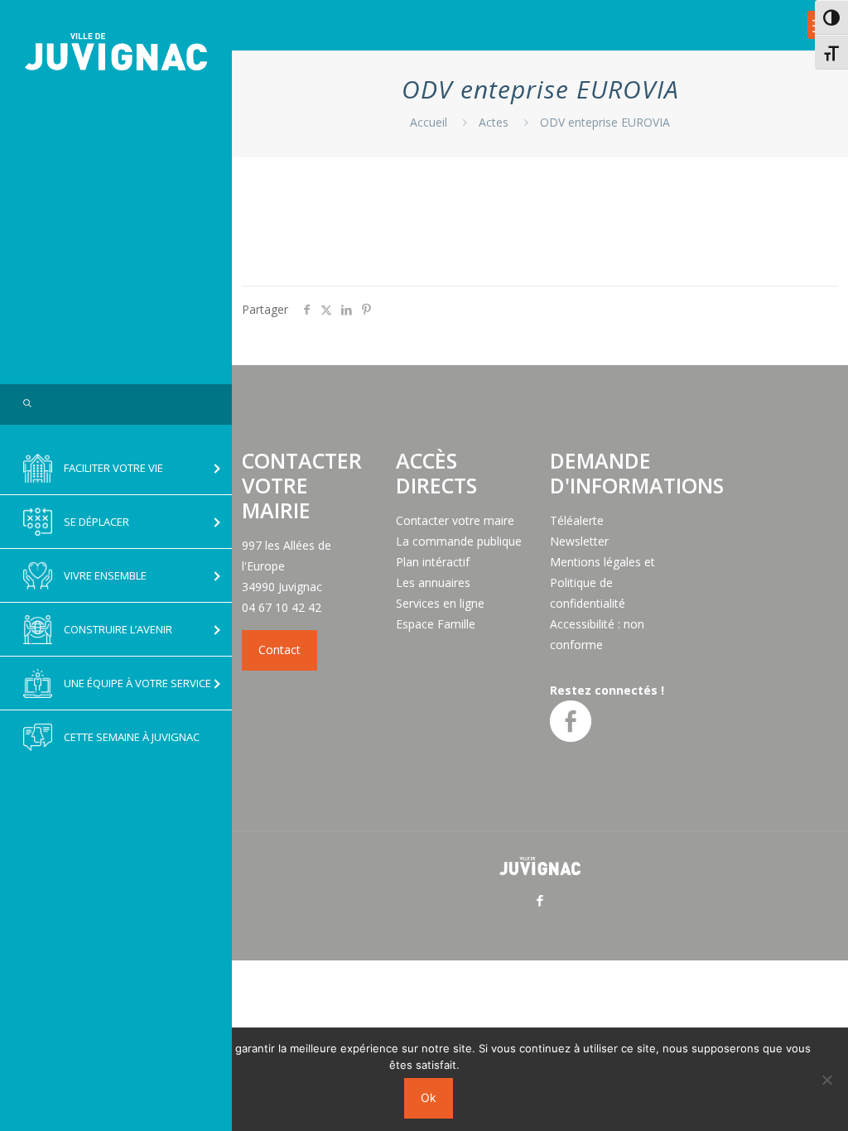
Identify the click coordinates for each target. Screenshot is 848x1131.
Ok (428, 1097)
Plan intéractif (433, 562)
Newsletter (579, 541)
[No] (827, 1079)
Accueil (428, 122)
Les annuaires (433, 582)
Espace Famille (435, 624)
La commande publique (459, 541)
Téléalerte (577, 520)
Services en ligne (440, 603)
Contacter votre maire (455, 520)
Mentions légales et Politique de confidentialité (602, 582)
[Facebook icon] (540, 900)
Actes (493, 122)
